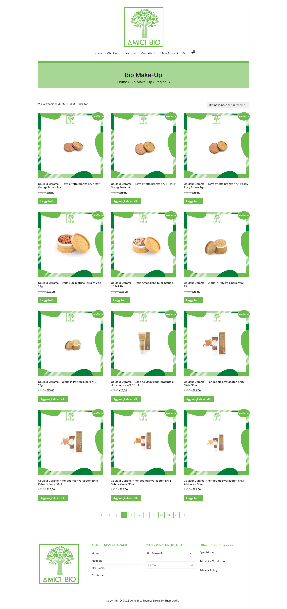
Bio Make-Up (141, 82)
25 (169, 514)
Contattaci (148, 53)
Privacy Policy (208, 570)
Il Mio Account (169, 53)
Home (98, 53)
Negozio (130, 53)
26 (176, 514)
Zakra (156, 600)
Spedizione (207, 552)
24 (161, 514)
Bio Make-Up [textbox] (169, 553)
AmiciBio (135, 600)
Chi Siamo (113, 53)
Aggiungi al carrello (125, 201)
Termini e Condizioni (212, 561)
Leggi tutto (47, 201)
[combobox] (170, 553)
